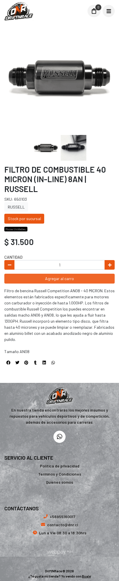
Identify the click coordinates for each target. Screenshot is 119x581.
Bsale (86, 576)
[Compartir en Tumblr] (35, 363)
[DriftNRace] (43, 11)
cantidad (13, 257)
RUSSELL (16, 206)
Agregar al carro (59, 278)
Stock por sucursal (24, 218)
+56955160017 (62, 516)
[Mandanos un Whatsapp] (59, 437)
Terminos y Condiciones (59, 474)
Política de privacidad (59, 465)
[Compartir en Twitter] (17, 363)
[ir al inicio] (59, 395)
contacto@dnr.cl (62, 524)
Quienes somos (59, 482)
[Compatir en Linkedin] (44, 363)
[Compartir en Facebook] (8, 363)
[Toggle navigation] (109, 11)
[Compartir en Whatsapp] (53, 363)
